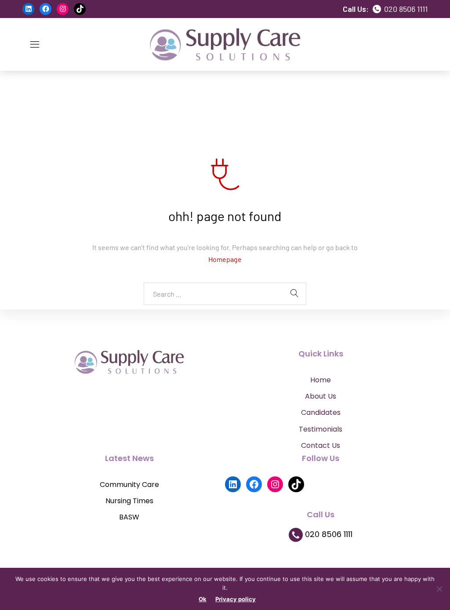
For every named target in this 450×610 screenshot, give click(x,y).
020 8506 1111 (405, 9)
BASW (129, 517)
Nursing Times (129, 501)
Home (320, 380)
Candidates (321, 412)
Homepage (225, 259)
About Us (320, 396)
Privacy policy (235, 599)
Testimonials (320, 429)
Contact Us (320, 445)
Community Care (129, 484)
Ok (203, 599)
